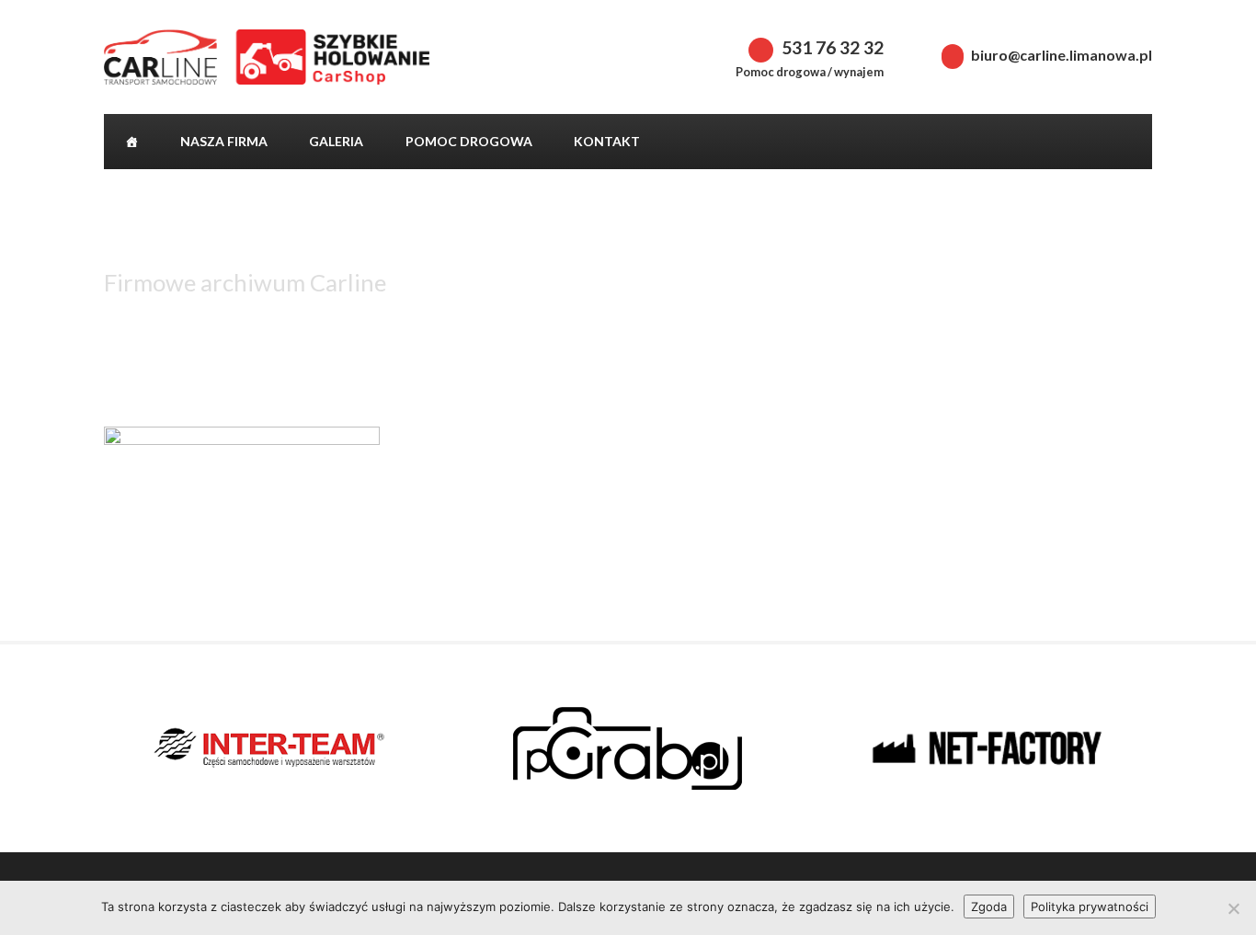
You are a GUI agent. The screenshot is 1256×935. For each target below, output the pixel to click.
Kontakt (607, 141)
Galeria (336, 141)
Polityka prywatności (1089, 906)
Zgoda (989, 906)
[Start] (131, 141)
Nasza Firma (224, 141)
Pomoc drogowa (468, 141)
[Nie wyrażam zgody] (1233, 908)
